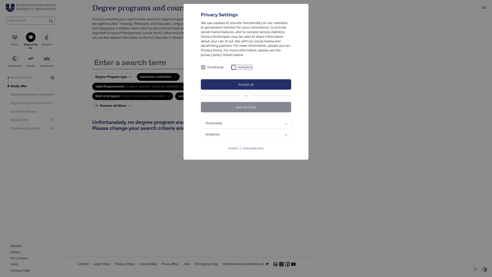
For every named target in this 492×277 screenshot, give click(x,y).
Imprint (233, 148)
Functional (215, 67)
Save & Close (246, 107)
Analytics (245, 67)
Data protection (253, 148)
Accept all (246, 84)
